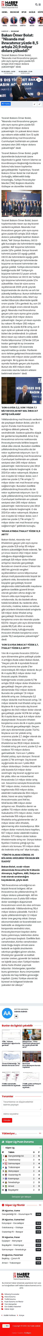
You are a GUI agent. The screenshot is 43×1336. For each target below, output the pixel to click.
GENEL (4, 12)
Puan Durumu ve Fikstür (14, 1301)
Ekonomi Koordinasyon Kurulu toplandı (31, 1065)
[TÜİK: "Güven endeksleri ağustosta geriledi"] (11, 1034)
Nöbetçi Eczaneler (12, 1294)
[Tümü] (40, 1133)
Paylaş (7, 103)
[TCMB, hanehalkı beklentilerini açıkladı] (11, 1076)
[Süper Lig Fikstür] (40, 1205)
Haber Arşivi (9, 1309)
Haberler (4, 31)
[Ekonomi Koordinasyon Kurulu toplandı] (31, 1056)
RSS (7, 1326)
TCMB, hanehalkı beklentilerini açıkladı (11, 1085)
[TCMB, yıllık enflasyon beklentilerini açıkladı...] (31, 1076)
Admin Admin (20, 1011)
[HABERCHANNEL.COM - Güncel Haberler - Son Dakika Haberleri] (9, 4)
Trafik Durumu (10, 1299)
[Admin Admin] (7, 1013)
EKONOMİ (14, 12)
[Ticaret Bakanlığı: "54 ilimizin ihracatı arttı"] (11, 1056)
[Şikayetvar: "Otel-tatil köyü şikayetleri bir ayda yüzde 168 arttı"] (31, 1034)
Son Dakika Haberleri (13, 1306)
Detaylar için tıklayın (21, 1196)
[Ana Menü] (40, 4)
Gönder (7, 1120)
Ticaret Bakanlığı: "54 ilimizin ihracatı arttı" (11, 1064)
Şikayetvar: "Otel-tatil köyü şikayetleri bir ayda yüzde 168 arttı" (31, 1044)
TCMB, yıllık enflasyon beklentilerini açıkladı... (31, 1086)
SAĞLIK (32, 12)
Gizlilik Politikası (10, 1315)
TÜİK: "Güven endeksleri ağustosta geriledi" (11, 1043)
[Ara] (36, 4)
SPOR (24, 12)
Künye (21, 1315)
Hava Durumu (10, 1297)
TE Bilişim (27, 1333)
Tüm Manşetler (11, 1304)
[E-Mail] (16, 1016)
